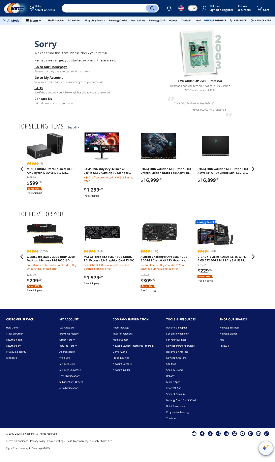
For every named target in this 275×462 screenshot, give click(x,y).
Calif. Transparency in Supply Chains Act (89, 441)
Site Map (171, 364)
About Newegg (121, 327)
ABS (222, 339)
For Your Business (176, 339)
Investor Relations (123, 333)
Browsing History (69, 333)
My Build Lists (67, 364)
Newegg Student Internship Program (133, 345)
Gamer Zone (120, 351)
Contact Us (43, 98)
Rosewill (224, 345)
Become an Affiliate (177, 351)
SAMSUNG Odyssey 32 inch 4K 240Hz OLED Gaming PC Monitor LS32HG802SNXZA (106, 170)
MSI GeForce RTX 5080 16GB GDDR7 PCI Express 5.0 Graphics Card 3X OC (109, 258)
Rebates (170, 376)
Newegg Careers (122, 364)
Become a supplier (176, 327)
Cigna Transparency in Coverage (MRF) (28, 448)
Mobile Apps (173, 382)
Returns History (68, 345)
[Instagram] (218, 433)
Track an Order (14, 333)
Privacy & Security (16, 351)
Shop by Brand (174, 370)
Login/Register (67, 327)
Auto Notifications (69, 388)
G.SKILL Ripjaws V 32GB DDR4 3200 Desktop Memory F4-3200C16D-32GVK (51, 258)
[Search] (152, 8)
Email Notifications (69, 376)
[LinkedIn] (226, 433)
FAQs (38, 88)
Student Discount (175, 394)
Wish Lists (64, 357)
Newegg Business (230, 327)
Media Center (120, 339)
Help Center (13, 327)
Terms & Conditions (17, 441)
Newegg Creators (176, 357)
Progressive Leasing (177, 412)
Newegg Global (228, 333)
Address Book (67, 351)
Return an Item (14, 339)
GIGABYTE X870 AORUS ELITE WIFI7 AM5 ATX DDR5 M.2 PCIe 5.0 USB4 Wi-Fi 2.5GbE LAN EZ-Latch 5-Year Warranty (222, 258)
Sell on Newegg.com (177, 333)
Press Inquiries (121, 357)
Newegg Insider (121, 370)
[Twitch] (250, 433)
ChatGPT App (173, 388)
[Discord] (258, 433)
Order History (67, 339)
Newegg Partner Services (180, 345)
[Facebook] (202, 433)
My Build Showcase (70, 370)
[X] (210, 433)
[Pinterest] (234, 433)
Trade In (171, 418)
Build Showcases (175, 406)
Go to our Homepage (50, 67)
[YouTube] (242, 433)
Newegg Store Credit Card (181, 400)
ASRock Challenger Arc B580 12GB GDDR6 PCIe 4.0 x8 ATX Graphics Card (164, 258)
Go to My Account (48, 77)
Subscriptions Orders (71, 382)
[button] (43, 8)
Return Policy (13, 345)
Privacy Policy (37, 441)
